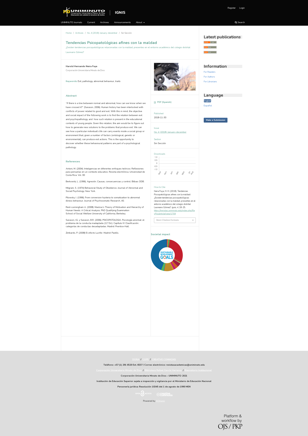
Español (208, 105)
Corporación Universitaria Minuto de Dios (119, 370)
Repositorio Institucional (198, 370)
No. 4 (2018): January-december (102, 33)
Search (241, 22)
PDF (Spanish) (164, 102)
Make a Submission (215, 120)
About (139, 22)
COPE (145, 359)
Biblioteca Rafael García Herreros (163, 370)
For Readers (209, 72)
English (207, 100)
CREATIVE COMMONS (164, 359)
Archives (104, 22)
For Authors (209, 76)
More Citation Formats (167, 220)
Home (69, 33)
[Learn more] (165, 327)
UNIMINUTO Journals (71, 22)
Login (242, 8)
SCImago (160, 400)
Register (232, 8)
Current (91, 22)
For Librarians (210, 81)
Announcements (122, 22)
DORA (135, 359)
